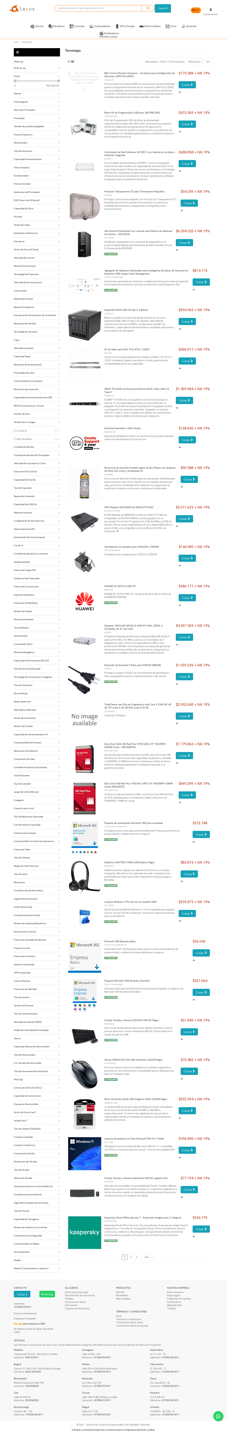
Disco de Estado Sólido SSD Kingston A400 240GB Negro (135, 1099)
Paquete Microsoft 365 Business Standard (127, 980)
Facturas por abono (75, 1302)
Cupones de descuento (77, 1308)
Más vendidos (123, 1298)
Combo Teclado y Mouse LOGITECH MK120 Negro (131, 1020)
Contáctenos (174, 1302)
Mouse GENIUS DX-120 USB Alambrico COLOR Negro (133, 1059)
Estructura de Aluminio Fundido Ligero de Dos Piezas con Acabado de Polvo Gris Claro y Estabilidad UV (139, 469)
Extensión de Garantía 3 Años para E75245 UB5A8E (132, 665)
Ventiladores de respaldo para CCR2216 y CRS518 (131, 547)
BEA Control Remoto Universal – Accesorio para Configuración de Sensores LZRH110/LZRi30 (139, 74)
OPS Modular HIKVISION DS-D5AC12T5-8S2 (128, 507)
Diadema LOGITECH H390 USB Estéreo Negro (129, 862)
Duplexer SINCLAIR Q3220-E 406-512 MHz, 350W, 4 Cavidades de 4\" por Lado (133, 627)
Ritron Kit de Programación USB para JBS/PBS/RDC (132, 112)
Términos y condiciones (128, 1319)
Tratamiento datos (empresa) (132, 1325)
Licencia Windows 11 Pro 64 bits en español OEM (130, 902)
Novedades (122, 1295)
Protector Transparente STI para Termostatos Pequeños (134, 191)
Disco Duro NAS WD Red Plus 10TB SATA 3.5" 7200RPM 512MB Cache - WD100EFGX (135, 745)
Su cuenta (71, 1288)
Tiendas (171, 1308)
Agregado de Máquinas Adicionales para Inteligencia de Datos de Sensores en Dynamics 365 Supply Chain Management (146, 272)
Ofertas (120, 1292)
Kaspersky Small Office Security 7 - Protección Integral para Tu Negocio (142, 1217)
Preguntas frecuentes (179, 1298)
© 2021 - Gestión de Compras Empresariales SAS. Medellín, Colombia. (113, 1424)
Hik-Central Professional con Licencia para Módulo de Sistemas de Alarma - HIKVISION (138, 232)
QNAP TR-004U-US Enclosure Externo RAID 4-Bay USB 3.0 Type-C (136, 390)
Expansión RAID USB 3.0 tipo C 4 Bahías (126, 310)
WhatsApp (47, 1294)
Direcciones (71, 1305)
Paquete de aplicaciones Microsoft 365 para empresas (133, 823)
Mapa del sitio (174, 1305)
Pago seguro (173, 1295)
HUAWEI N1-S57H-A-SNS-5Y (120, 586)
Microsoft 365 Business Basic (120, 941)
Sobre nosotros (175, 1292)
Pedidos (69, 1298)
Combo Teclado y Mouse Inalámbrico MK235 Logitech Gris (136, 1178)
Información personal (76, 1292)
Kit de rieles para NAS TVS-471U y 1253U (126, 349)
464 (147, 1257)
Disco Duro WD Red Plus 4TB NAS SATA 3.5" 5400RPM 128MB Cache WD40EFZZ (138, 785)
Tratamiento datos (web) (129, 1322)
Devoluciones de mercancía (79, 1295)
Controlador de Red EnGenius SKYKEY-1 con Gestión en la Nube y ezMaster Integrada (139, 153)
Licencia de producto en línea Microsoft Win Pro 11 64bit (134, 1138)
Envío (119, 1316)
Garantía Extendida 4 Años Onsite (122, 428)
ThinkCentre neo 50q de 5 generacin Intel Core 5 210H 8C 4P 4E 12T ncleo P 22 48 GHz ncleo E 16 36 (137, 706)
